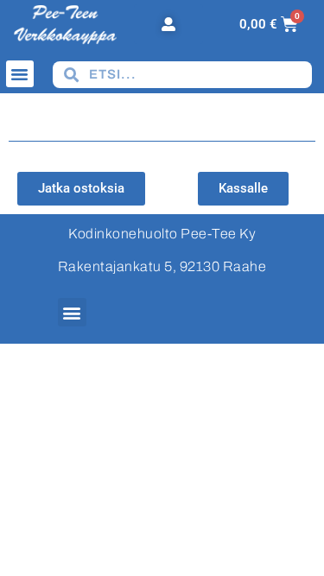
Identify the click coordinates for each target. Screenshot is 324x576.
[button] (20, 74)
